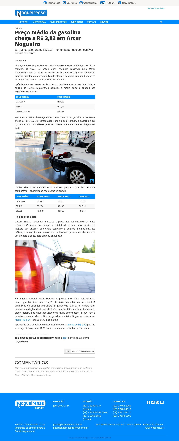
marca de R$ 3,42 (77, 324)
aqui (65, 338)
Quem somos (76, 22)
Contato (91, 22)
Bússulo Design (82, 438)
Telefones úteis (58, 22)
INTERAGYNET (105, 438)
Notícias (23, 22)
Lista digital (39, 22)
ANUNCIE (104, 22)
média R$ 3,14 (22, 320)
